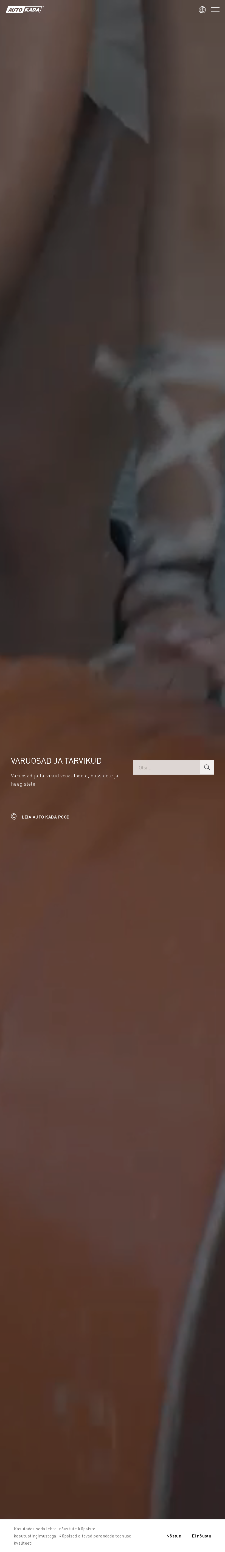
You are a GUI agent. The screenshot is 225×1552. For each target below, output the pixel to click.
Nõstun (174, 1536)
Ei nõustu (201, 1536)
